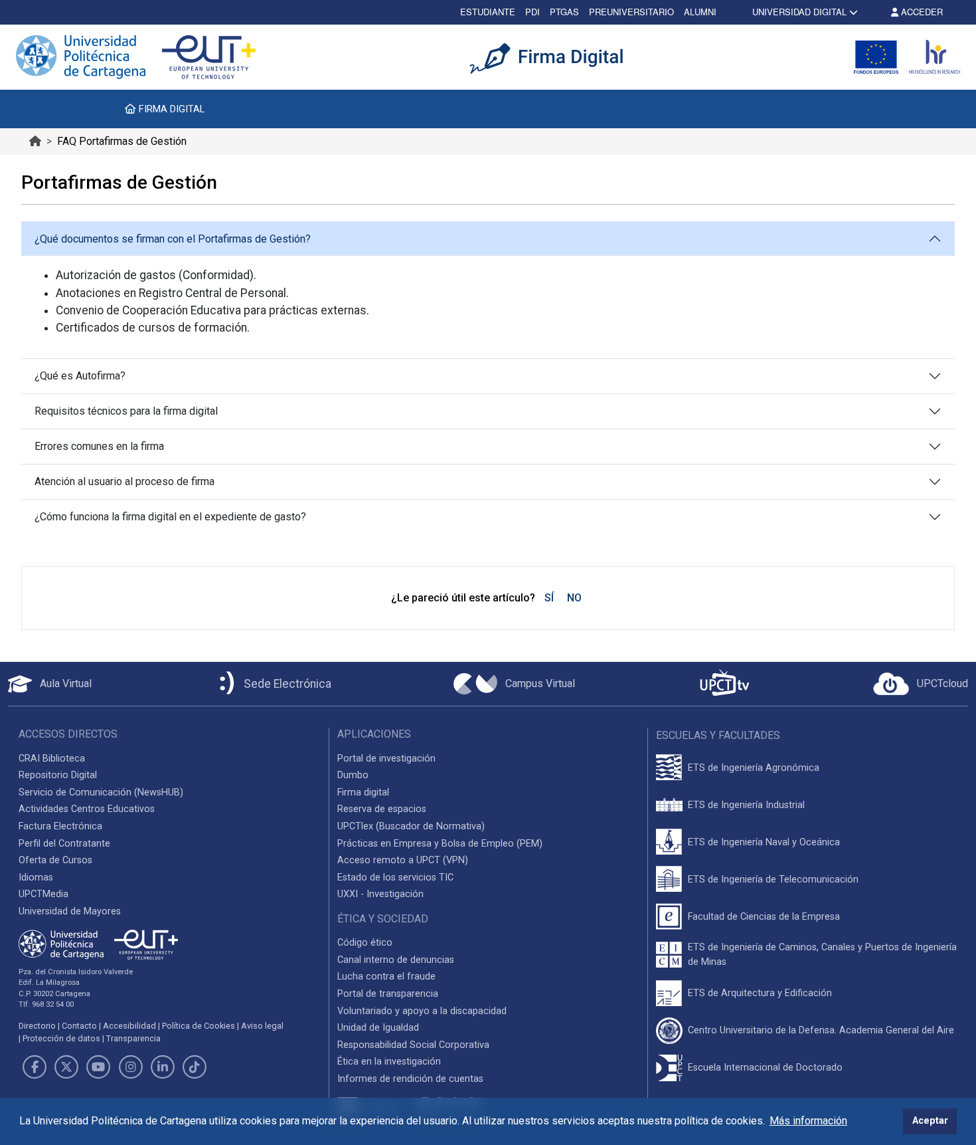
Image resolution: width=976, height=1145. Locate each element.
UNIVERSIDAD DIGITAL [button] (799, 11)
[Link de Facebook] (34, 1067)
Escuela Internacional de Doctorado (765, 1067)
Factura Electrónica (60, 826)
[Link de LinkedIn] (163, 1067)
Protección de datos (61, 1038)
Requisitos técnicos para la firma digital (126, 411)
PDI (532, 11)
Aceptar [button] (930, 1120)
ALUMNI (700, 11)
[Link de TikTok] (194, 1067)
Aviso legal (262, 1026)
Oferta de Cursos (55, 860)
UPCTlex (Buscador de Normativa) (411, 826)
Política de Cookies (198, 1026)
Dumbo (352, 775)
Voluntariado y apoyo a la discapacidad (422, 1011)
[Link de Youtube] (98, 1067)
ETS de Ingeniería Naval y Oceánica (764, 842)
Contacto (79, 1026)
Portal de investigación (386, 758)
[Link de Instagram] (131, 1067)
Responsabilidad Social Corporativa (413, 1045)
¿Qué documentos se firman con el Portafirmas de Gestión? (173, 239)
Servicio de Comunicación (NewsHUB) (101, 792)
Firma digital (363, 792)
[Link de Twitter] (66, 1067)
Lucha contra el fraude (386, 976)
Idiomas (36, 877)
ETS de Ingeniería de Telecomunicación (773, 879)
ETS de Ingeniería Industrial (746, 805)
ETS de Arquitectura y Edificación (760, 993)
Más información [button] (808, 1120)
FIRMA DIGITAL (170, 109)
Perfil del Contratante (64, 843)
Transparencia (133, 1038)
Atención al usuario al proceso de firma (124, 481)
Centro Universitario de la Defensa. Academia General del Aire (821, 1030)
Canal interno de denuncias (395, 960)
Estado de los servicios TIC (395, 877)
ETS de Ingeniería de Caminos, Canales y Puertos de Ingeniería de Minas (822, 955)
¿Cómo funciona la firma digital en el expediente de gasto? (170, 516)
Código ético (364, 942)
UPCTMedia (43, 894)
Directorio (37, 1026)
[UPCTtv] (724, 684)
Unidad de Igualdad (378, 1027)
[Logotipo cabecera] (554, 57)
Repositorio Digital (58, 775)
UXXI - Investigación (380, 894)
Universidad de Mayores (70, 911)
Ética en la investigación (389, 1061)
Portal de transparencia (387, 993)
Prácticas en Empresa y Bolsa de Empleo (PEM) (439, 843)
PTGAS (564, 11)
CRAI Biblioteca (52, 758)
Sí (549, 597)
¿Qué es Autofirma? (80, 375)
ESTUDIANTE (487, 11)
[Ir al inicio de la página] (35, 141)
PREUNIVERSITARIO (631, 11)
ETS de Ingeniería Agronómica (753, 768)
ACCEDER (920, 11)
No (574, 597)
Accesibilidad (129, 1026)
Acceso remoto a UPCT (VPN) (402, 860)
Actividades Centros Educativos (87, 809)
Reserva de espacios (381, 809)
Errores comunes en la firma (99, 446)
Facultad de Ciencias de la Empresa (764, 916)
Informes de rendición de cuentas (410, 1079)
